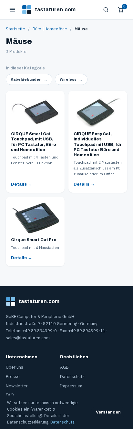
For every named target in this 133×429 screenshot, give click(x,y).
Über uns (14, 367)
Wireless (71, 79)
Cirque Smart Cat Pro (33, 240)
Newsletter (17, 386)
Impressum (71, 386)
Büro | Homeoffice (50, 28)
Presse (13, 376)
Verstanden (108, 412)
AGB (64, 367)
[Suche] (105, 9)
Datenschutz (72, 376)
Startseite (15, 28)
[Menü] (12, 9)
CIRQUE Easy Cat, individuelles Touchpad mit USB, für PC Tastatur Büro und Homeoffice (98, 144)
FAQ (10, 395)
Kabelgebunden (29, 79)
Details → (21, 184)
